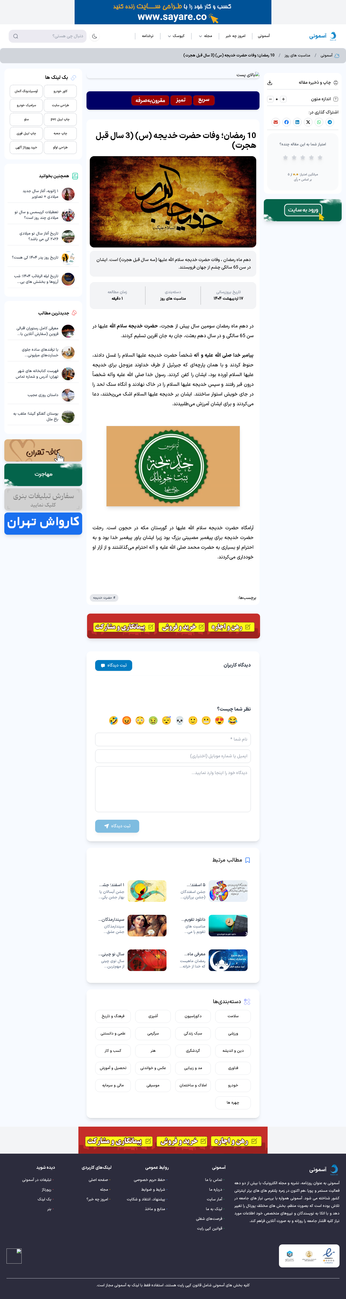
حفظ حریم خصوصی (149, 1180)
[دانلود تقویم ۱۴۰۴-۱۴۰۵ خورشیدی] (213, 926)
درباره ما (215, 1190)
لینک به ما (214, 1209)
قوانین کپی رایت (209, 1228)
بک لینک (44, 1199)
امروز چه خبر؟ (97, 1199)
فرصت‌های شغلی (209, 1219)
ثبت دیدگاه (117, 665)
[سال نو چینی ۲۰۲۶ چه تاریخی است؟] (132, 960)
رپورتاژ (46, 1190)
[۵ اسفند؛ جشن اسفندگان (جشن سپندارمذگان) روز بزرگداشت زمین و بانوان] (213, 891)
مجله (104, 1190)
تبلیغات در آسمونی (36, 1180)
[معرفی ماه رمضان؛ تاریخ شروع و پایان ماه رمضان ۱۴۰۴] (213, 960)
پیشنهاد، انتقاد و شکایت (146, 1199)
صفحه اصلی (98, 1180)
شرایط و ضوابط (153, 1190)
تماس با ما (213, 1180)
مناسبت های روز (297, 55)
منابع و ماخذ (155, 1209)
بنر (49, 1209)
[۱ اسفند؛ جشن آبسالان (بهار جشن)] (132, 891)
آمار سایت (214, 1199)
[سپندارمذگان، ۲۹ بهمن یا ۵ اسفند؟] (132, 926)
